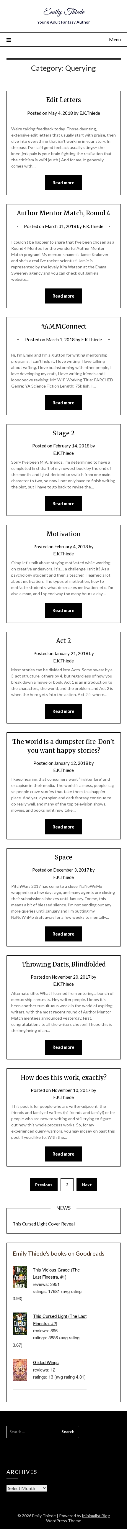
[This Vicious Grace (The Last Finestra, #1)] (23, 1278)
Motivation (63, 534)
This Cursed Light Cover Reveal (44, 1223)
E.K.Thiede (89, 113)
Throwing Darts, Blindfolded (63, 964)
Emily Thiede (63, 12)
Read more (63, 182)
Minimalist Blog (96, 1515)
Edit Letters (63, 100)
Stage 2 (63, 433)
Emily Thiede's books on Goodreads (59, 1253)
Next (87, 1184)
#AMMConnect (64, 326)
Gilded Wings (46, 1362)
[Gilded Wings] (23, 1371)
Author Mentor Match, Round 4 (63, 213)
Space (63, 857)
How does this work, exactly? (64, 1077)
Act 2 (63, 640)
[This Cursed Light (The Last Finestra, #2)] (23, 1324)
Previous (43, 1184)
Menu (115, 39)
